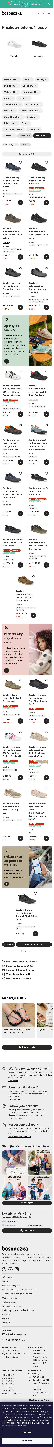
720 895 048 (39, 1350)
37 (4, 249)
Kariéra (5, 1318)
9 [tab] (44, 63)
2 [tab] (9, 63)
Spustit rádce (14, 1099)
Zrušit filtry (25, 135)
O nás (5, 1281)
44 (18, 194)
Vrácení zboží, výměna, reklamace (18, 1289)
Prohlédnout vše (27, 1047)
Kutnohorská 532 (41, 1380)
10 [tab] (49, 63)
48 (42, 302)
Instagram (28, 1203)
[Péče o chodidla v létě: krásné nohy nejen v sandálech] (18, 1015)
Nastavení (27, 1432)
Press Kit (6, 1323)
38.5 (7, 409)
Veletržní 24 (38, 1354)
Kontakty (6, 1314)
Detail (20, 202)
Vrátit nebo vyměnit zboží (19, 1137)
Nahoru (10, 944)
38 (6, 145)
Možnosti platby (9, 1298)
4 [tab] (19, 63)
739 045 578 (12, 1350)
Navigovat (29, 1230)
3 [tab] (14, 63)
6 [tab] (29, 63)
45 (22, 194)
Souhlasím (27, 1440)
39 (6, 194)
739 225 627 (12, 1340)
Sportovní (14, 145)
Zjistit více (13, 1081)
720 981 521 (38, 1377)
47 (13, 252)
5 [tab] (24, 63)
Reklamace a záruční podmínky (17, 1293)
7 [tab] (34, 63)
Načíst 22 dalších (32, 944)
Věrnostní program (11, 1285)
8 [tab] (39, 63)
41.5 (15, 770)
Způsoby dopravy (10, 1302)
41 (12, 194)
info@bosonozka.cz (16, 1334)
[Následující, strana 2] (35, 951)
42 (15, 194)
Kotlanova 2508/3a (15, 1354)
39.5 (13, 409)
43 (36, 197)
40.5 (43, 716)
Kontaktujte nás (15, 1118)
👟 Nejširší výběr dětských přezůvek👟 (32, 5)
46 (4, 196)
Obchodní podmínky (11, 1306)
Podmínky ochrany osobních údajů (18, 1310)
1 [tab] (4, 63)
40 (9, 194)
